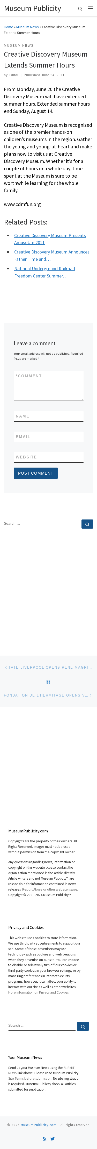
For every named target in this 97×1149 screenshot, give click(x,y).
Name (22, 416)
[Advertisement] (48, 588)
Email (23, 436)
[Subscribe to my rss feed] (44, 1139)
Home (8, 27)
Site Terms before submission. (30, 1078)
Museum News (27, 27)
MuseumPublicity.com (39, 1125)
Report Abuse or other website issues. (50, 889)
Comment (29, 376)
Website (26, 457)
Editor (14, 75)
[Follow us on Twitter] (52, 1139)
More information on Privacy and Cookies (38, 992)
